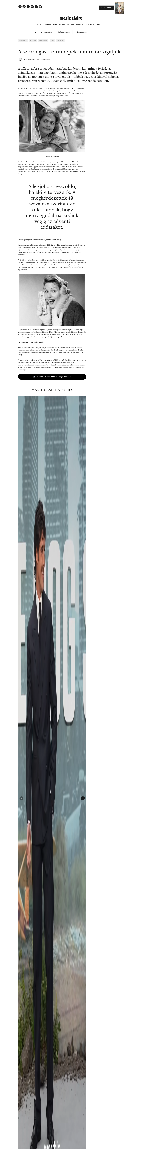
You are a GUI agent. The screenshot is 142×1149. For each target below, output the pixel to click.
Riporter (70, 25)
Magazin (40, 25)
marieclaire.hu (29, 59)
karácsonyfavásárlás (72, 245)
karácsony (23, 40)
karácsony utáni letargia (47, 96)
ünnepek (60, 40)
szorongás (43, 40)
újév (52, 40)
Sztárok (48, 25)
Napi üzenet (90, 25)
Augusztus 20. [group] (46, 32)
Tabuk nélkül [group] (82, 32)
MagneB (30, 164)
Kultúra (99, 25)
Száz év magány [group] (64, 32)
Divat (55, 25)
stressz (33, 40)
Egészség (79, 25)
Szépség (62, 25)
